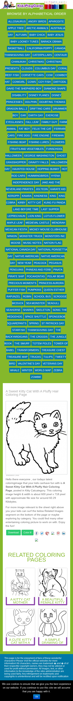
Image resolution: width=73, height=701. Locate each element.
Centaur (60, 54)
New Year (24, 262)
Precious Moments (22, 283)
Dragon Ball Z (17, 108)
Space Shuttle (35, 316)
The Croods (39, 336)
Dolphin (31, 101)
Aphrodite (56, 21)
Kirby (21, 202)
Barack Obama (51, 41)
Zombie (36, 376)
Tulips (48, 356)
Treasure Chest (53, 350)
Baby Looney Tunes (24, 41)
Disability (19, 95)
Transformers (28, 350)
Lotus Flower (54, 215)
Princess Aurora (51, 283)
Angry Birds (37, 21)
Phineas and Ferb (38, 269)
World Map (43, 370)
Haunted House (23, 169)
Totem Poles (41, 343)
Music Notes (32, 242)
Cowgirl (19, 81)
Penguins (16, 269)
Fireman (58, 135)
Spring (34, 323)
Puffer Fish (16, 289)
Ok (36, 696)
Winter (27, 370)
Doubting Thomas (52, 101)
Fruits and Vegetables (27, 148)
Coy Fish (44, 81)
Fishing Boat (17, 142)
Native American (27, 256)
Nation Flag (52, 242)
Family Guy (49, 122)
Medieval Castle (37, 222)
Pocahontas (36, 276)
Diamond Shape (55, 88)
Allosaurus (17, 21)
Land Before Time (26, 209)
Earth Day (35, 115)
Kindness (40, 195)
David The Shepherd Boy (24, 88)
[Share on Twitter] (42, 533)
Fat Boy (24, 128)
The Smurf (22, 343)
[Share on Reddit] (53, 534)
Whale (14, 370)
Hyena (55, 175)
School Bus (42, 296)
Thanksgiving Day (40, 330)
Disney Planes (39, 95)
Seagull (53, 303)
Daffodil (59, 81)
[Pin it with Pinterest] (58, 533)
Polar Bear (55, 276)
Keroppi (13, 195)
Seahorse (13, 309)
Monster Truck (30, 236)
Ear (23, 115)
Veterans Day (52, 363)
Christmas (36, 61)
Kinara (26, 195)
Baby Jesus (55, 34)
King (53, 195)
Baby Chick (37, 34)
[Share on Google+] (47, 533)
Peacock (40, 262)
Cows (32, 81)
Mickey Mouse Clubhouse (48, 229)
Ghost (61, 155)
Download (13, 532)
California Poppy (39, 48)
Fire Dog (23, 135)
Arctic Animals (37, 28)
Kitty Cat (34, 202)
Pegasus (55, 262)
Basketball (16, 48)
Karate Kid (58, 189)
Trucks (35, 356)
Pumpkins (34, 289)
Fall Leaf (32, 122)
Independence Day (26, 182)
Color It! (27, 532)
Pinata (57, 269)
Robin (27, 296)
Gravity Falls (38, 162)
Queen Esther (54, 289)
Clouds (27, 68)
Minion (12, 236)
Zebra (58, 370)
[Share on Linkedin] (63, 533)
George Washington (39, 155)
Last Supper (50, 209)
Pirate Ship (16, 276)
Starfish (18, 330)
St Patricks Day (53, 323)
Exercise (52, 115)
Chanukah (18, 61)
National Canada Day (21, 249)
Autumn (21, 34)
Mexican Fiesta (16, 229)
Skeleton (43, 309)
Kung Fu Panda (54, 202)
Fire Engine (41, 135)
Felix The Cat (41, 128)
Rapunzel (13, 296)
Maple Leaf (15, 222)
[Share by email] (36, 541)
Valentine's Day (29, 363)
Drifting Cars (40, 108)
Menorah (58, 222)
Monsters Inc (55, 236)
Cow (49, 75)
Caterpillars (42, 54)
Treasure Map (17, 356)
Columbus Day (45, 68)
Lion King (34, 215)
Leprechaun (16, 215)
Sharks (28, 309)
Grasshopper (16, 162)
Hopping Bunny (48, 169)
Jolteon (42, 189)
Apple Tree (16, 28)
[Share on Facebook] (36, 533)
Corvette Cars (33, 75)
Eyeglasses (14, 122)
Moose (16, 242)
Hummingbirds (38, 175)
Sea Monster (35, 303)
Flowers (57, 142)
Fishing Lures (39, 142)
